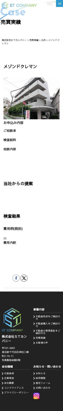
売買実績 (41, 337)
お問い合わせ (43, 387)
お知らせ (41, 373)
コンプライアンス (14, 387)
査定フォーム (43, 383)
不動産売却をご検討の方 (48, 317)
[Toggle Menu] (49, 3)
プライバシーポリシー (16, 392)
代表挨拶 (9, 373)
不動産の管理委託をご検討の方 (48, 332)
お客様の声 (42, 342)
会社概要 (9, 383)
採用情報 (41, 378)
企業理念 (9, 378)
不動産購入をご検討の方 (48, 325)
